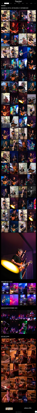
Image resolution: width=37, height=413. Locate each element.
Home (2, 3)
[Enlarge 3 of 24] (26, 339)
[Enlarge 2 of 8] (17, 283)
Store (19, 3)
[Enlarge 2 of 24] (17, 339)
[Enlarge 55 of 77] (26, 163)
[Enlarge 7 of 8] (26, 321)
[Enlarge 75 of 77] (26, 221)
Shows (15, 3)
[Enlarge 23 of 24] (26, 390)
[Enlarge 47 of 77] (26, 140)
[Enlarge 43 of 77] (26, 128)
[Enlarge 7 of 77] (26, 22)
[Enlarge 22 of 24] (17, 390)
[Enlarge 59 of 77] (26, 175)
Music (23, 3)
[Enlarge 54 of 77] (17, 163)
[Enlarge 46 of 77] (17, 140)
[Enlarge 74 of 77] (17, 221)
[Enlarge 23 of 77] (26, 70)
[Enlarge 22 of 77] (17, 70)
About (6, 3)
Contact (31, 3)
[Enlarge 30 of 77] (17, 93)
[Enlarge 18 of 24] (17, 377)
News (10, 3)
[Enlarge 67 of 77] (26, 198)
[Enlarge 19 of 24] (26, 377)
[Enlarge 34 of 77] (17, 105)
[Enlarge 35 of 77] (26, 105)
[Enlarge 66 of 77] (17, 198)
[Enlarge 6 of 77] (17, 22)
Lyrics (27, 3)
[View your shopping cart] (35, 3)
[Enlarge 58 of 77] (17, 175)
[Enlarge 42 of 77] (17, 128)
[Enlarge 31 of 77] (26, 93)
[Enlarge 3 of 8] (26, 283)
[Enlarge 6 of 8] (17, 321)
